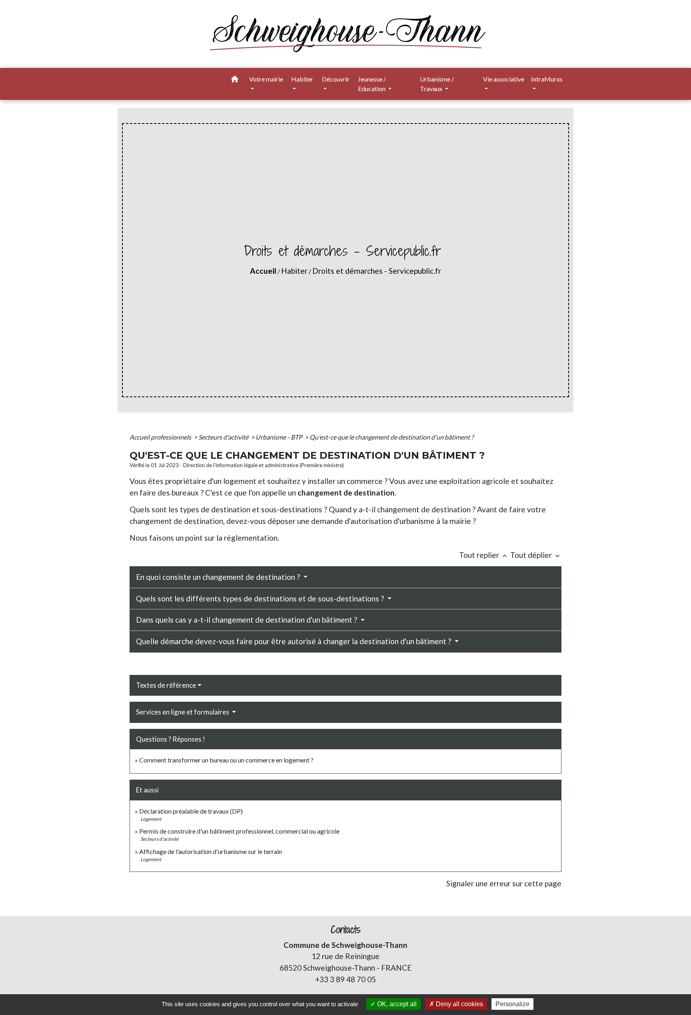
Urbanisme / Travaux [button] (437, 83)
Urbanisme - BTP (280, 437)
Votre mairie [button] (266, 79)
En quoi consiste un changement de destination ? (219, 576)
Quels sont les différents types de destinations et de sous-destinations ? (260, 598)
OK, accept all (396, 1004)
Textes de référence (166, 685)
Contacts (346, 929)
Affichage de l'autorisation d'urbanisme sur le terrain (210, 851)
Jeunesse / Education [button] (372, 83)
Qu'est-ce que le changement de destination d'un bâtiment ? (391, 437)
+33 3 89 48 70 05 (345, 979)
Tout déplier (535, 554)
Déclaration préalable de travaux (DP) (191, 811)
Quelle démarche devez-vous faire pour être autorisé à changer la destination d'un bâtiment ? (294, 641)
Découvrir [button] (335, 79)
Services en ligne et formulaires (183, 712)
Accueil (263, 270)
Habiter (294, 270)
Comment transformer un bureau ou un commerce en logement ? (226, 760)
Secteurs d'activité (224, 437)
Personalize (512, 1004)
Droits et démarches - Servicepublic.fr (376, 270)
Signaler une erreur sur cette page (503, 883)
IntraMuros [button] (547, 79)
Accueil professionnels (161, 437)
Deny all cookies (458, 1004)
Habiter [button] (302, 79)
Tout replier (484, 554)
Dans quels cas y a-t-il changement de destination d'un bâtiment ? (247, 619)
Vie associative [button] (503, 79)
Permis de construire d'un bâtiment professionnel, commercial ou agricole (239, 831)
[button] (235, 80)
